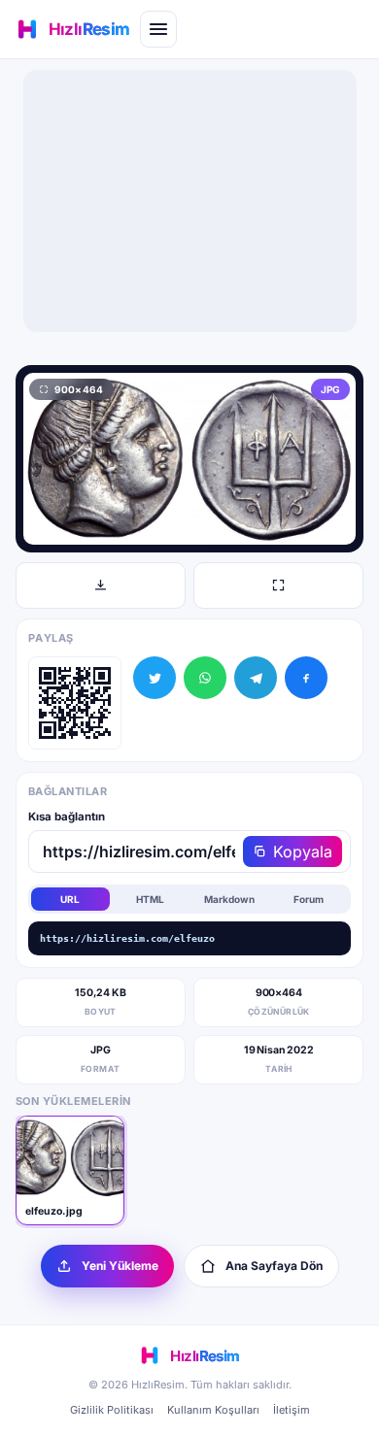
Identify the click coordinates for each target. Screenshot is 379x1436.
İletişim (291, 1410)
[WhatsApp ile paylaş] (205, 677)
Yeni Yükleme (120, 1265)
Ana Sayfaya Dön (274, 1265)
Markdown (229, 899)
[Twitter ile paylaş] (154, 677)
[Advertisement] (189, 201)
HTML (150, 899)
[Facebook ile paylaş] (306, 677)
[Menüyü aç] (158, 29)
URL (70, 899)
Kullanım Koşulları (213, 1410)
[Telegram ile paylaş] (255, 677)
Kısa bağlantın (66, 816)
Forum (308, 899)
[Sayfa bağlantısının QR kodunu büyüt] (74, 703)
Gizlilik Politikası (112, 1410)
